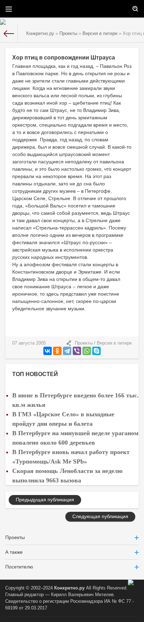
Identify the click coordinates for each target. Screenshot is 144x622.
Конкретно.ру (69, 588)
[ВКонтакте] (47, 351)
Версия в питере (114, 343)
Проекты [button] (15, 537)
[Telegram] (67, 351)
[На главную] (9, 33)
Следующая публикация (100, 516)
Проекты (84, 343)
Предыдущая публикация (45, 499)
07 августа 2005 (29, 343)
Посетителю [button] (19, 567)
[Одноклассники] (57, 351)
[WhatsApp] (86, 351)
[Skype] (96, 351)
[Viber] (77, 351)
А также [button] (14, 552)
